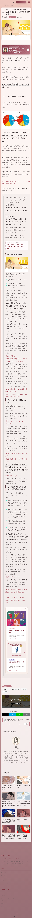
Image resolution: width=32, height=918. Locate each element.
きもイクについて (4, 892)
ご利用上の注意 (4, 903)
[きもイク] (6, 2)
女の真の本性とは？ (11, 476)
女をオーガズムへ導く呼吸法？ (14, 597)
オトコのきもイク (4, 883)
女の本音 (24, 689)
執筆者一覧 (3, 895)
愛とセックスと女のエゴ (12, 577)
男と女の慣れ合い (10, 356)
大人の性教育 (3, 880)
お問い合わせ (3, 900)
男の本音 (5, 691)
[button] (5, 714)
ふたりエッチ (12, 17)
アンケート (6, 689)
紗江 (16, 747)
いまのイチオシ (22, 2)
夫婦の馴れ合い (15, 689)
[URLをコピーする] (26, 714)
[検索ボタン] (13, 2)
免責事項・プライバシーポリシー (8, 898)
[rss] (17, 914)
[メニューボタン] (29, 2)
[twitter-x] (15, 914)
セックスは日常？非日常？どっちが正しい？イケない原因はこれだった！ (16, 592)
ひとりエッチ (3, 872)
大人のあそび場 (4, 877)
